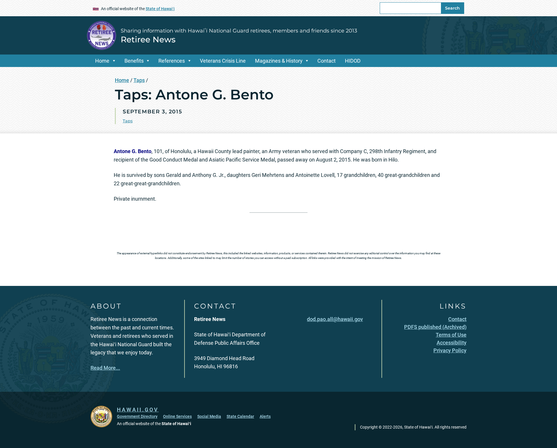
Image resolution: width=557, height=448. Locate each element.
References (171, 61)
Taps (139, 80)
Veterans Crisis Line (223, 61)
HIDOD (353, 61)
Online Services (177, 416)
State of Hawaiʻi (160, 8)
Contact (326, 61)
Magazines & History (279, 61)
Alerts (265, 416)
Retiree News (148, 39)
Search (452, 8)
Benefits (134, 61)
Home (102, 61)
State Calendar (240, 416)
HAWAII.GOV (138, 410)
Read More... (105, 368)
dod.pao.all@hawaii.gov (335, 319)
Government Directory (137, 416)
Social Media (209, 416)
